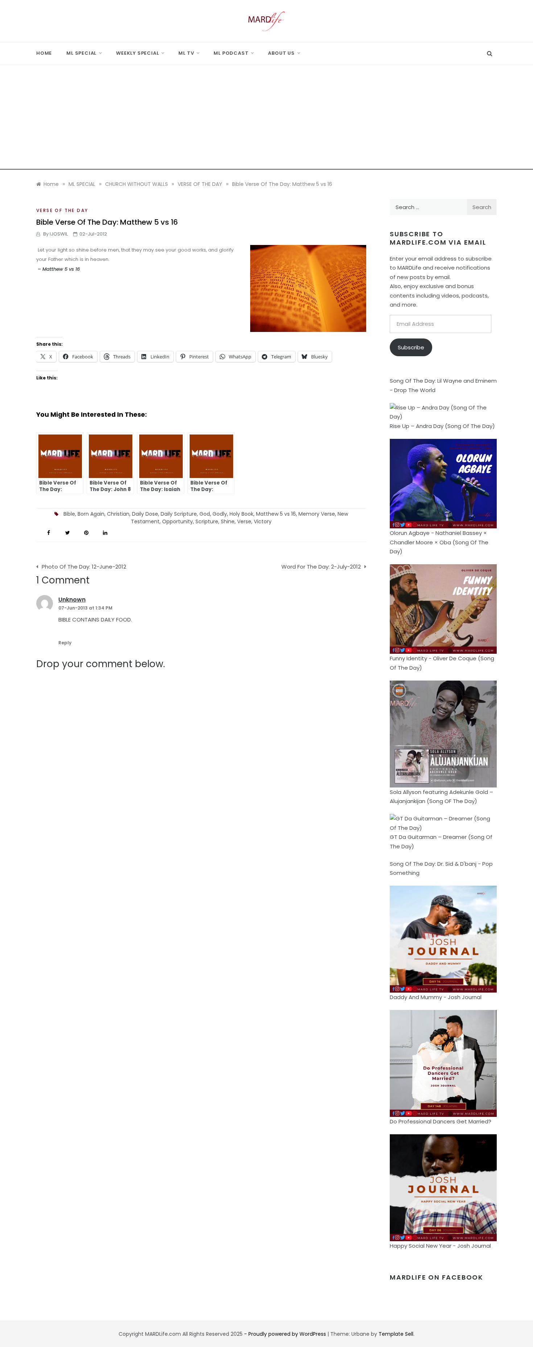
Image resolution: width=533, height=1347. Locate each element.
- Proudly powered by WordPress (285, 1334)
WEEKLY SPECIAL (137, 53)
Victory (263, 521)
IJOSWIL (59, 233)
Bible (69, 513)
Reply (64, 643)
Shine (228, 521)
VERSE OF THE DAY (62, 210)
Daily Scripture (179, 513)
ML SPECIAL (81, 53)
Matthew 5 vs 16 (276, 513)
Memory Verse (316, 513)
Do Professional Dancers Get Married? (440, 1121)
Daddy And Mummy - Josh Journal (436, 997)
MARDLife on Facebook (436, 1277)
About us (281, 53)
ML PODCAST (231, 53)
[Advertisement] (266, 119)
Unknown (72, 599)
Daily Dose (145, 513)
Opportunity (177, 521)
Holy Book (241, 513)
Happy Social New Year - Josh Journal (440, 1246)
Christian (118, 513)
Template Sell (396, 1334)
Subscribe (411, 347)
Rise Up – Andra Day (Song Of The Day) (442, 426)
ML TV (186, 53)
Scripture (206, 521)
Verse (244, 521)
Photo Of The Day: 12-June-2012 (84, 566)
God (204, 513)
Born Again (91, 513)
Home (44, 53)
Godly (219, 513)
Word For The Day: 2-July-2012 (321, 566)
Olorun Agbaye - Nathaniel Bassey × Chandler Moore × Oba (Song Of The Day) (439, 542)
